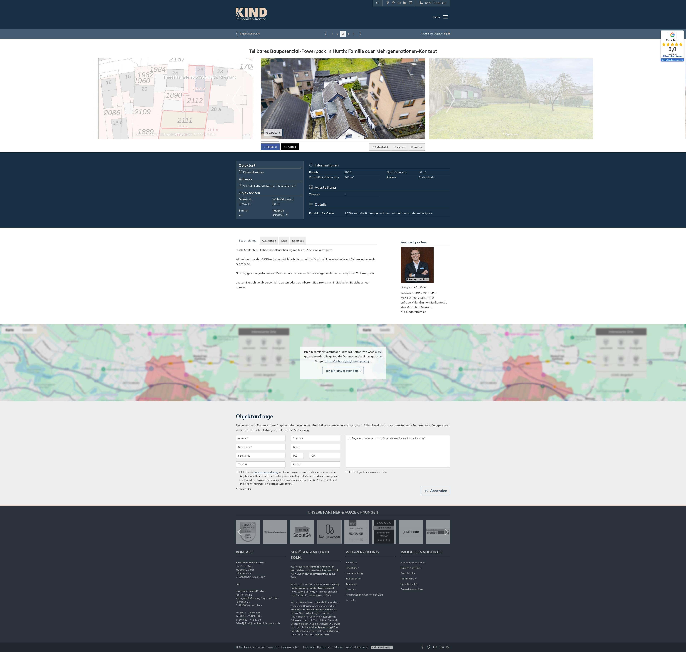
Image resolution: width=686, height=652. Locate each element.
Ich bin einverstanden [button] (342, 370)
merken (401, 147)
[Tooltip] (682, 60)
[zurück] (240, 532)
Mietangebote (409, 578)
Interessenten (353, 578)
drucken (417, 147)
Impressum (309, 647)
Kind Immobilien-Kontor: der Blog (364, 594)
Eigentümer (352, 567)
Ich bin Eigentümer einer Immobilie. (368, 472)
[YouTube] (399, 3)
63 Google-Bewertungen (672, 56)
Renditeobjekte (409, 584)
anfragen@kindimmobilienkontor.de (424, 302)
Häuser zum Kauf (410, 567)
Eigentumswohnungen (413, 562)
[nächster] (446, 532)
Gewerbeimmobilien (412, 589)
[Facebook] (387, 3)
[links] (326, 34)
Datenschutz (324, 647)
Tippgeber (351, 584)
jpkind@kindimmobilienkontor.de (261, 623)
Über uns (351, 589)
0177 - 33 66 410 (435, 3)
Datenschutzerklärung (265, 472)
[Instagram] (410, 3)
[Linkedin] (404, 3)
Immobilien (351, 562)
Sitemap (338, 647)
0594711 (245, 204)
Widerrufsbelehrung (357, 647)
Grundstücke (408, 573)
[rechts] (360, 34)
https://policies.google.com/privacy (347, 361)
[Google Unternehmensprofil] (393, 3)
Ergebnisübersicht (249, 33)
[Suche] (377, 3)
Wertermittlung (354, 573)
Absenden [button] (438, 491)
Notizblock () (381, 147)
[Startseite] (251, 13)
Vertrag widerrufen (382, 647)
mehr (352, 600)
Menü (436, 17)
